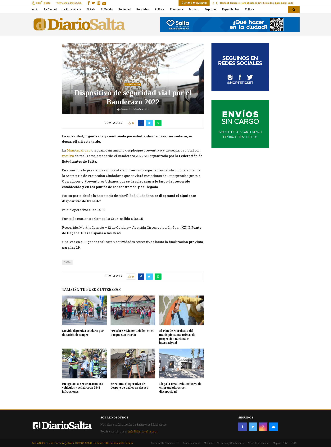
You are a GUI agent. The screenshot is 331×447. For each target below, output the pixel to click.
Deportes (210, 9)
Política (159, 9)
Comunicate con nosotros (165, 443)
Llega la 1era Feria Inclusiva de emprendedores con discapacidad (180, 387)
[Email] (273, 426)
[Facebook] (242, 426)
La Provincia (70, 9)
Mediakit (208, 443)
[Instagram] (263, 426)
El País (91, 9)
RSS (294, 443)
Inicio (35, 9)
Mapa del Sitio (280, 443)
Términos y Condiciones (230, 443)
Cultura (249, 9)
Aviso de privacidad (258, 443)
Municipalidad (79, 150)
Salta (67, 262)
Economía (176, 9)
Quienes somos (191, 443)
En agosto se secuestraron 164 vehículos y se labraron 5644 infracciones (82, 387)
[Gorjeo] (253, 426)
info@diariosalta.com (143, 431)
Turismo (194, 9)
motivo (68, 156)
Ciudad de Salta (132, 84)
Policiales (142, 9)
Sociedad (124, 9)
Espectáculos (230, 9)
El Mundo (107, 9)
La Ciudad (50, 9)
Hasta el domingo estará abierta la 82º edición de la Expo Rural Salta (256, 3)
